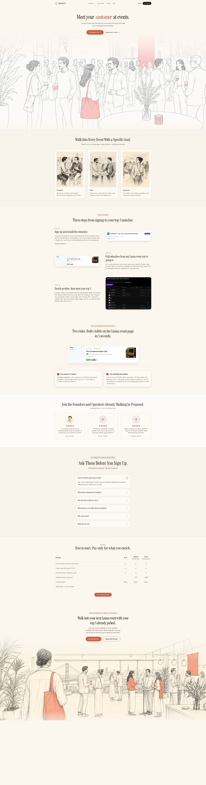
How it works (100, 3)
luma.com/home (65, 377)
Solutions (91, 3)
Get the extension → (61, 244)
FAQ (114, 3)
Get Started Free (94, 32)
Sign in (139, 3)
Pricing (108, 3)
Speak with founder (111, 639)
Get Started (147, 3)
